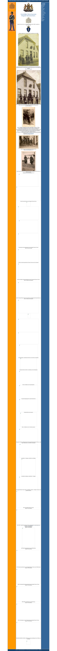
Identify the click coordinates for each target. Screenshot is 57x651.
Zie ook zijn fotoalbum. (30, 133)
